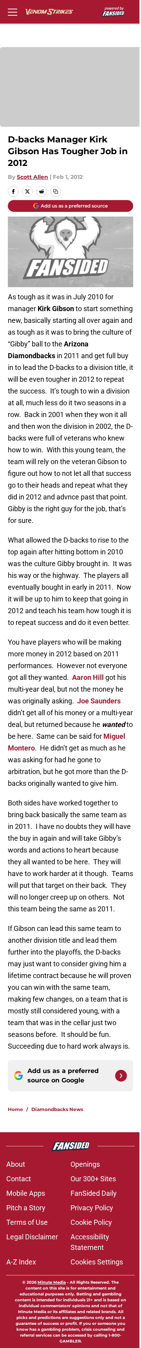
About (15, 1164)
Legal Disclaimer (32, 1237)
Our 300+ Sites (93, 1179)
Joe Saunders (99, 701)
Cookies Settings (96, 1262)
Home (15, 1109)
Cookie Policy (91, 1222)
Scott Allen (32, 176)
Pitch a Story (25, 1208)
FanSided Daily (93, 1193)
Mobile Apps (25, 1193)
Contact (18, 1179)
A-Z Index (21, 1262)
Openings (85, 1164)
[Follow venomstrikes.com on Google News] (121, 1076)
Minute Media (52, 1282)
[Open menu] (12, 11)
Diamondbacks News (57, 1109)
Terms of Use (27, 1222)
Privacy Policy (91, 1208)
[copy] (55, 191)
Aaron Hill (88, 677)
